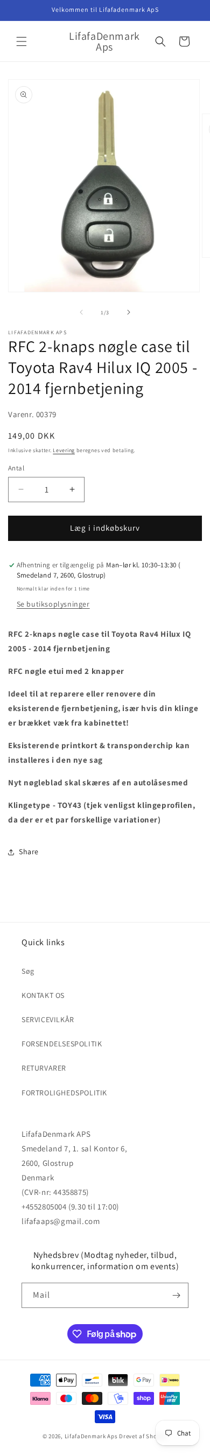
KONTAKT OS (43, 995)
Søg (28, 971)
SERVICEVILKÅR (48, 1019)
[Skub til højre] (129, 312)
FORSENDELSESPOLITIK (62, 1044)
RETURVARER (44, 1068)
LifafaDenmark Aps (91, 1436)
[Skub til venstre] (81, 312)
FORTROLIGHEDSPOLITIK (64, 1093)
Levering (64, 450)
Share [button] (29, 851)
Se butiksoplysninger (53, 604)
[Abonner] (176, 1295)
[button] (21, 41)
